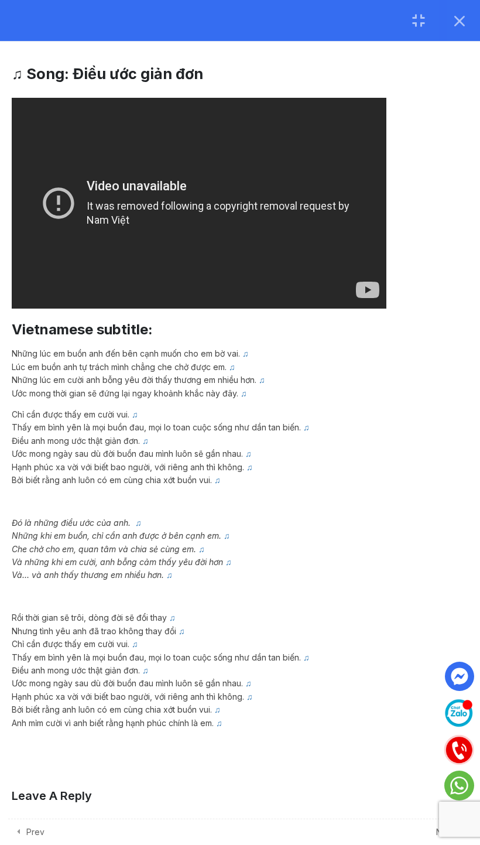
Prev (35, 832)
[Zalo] (459, 712)
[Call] (459, 748)
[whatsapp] (459, 785)
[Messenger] (459, 676)
